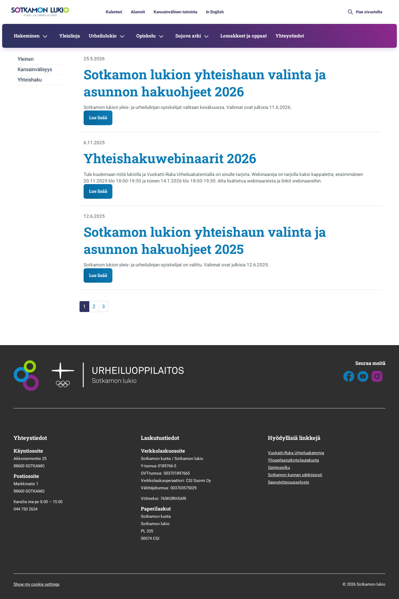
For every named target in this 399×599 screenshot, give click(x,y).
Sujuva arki (188, 36)
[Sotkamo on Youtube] (362, 380)
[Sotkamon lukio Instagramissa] (377, 380)
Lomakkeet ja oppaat (243, 36)
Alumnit (138, 12)
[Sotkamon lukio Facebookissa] (348, 380)
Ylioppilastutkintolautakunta (293, 460)
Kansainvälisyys (35, 69)
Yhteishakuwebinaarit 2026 (170, 158)
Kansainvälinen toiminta (175, 12)
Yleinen (26, 59)
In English (215, 12)
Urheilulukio (103, 36)
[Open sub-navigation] (45, 36)
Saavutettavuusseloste (288, 482)
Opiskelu (146, 36)
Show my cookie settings (36, 584)
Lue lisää (98, 117)
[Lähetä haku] (350, 12)
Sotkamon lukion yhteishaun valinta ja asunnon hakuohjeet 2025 (205, 240)
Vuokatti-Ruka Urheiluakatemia (296, 452)
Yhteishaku (30, 80)
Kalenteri (114, 12)
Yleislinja (69, 36)
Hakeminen (27, 36)
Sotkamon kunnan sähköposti (295, 474)
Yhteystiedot (290, 36)
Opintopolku (279, 467)
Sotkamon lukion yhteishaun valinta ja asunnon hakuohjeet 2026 (205, 83)
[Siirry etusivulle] (39, 15)
